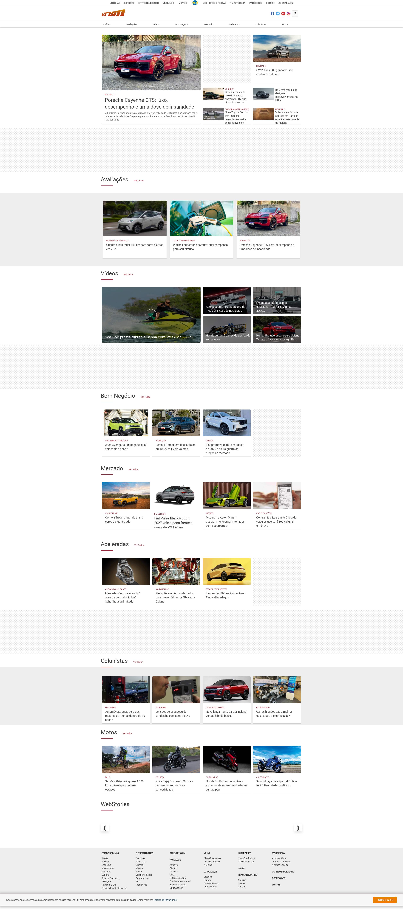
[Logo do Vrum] (113, 13)
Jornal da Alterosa (281, 861)
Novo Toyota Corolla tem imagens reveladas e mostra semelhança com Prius (236, 119)
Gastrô (241, 886)
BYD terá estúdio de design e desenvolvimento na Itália (286, 95)
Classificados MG (212, 858)
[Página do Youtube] (283, 14)
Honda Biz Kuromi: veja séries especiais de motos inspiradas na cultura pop (226, 785)
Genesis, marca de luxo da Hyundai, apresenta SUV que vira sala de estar (235, 97)
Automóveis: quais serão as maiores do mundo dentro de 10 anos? (125, 716)
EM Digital (106, 881)
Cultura (105, 874)
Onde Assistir (176, 887)
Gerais (105, 858)
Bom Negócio (181, 24)
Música (139, 868)
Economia (106, 864)
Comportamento (144, 874)
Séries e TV (141, 861)
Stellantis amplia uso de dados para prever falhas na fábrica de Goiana (175, 597)
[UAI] (195, 3)
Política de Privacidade (165, 900)
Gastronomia (142, 878)
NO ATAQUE (175, 859)
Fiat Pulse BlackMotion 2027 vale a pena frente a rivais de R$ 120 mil (173, 523)
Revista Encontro (247, 874)
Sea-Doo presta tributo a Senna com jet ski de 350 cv (149, 336)
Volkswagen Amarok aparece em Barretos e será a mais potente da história (287, 117)
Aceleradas (234, 24)
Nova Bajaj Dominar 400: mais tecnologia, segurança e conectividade (174, 785)
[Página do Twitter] (278, 14)
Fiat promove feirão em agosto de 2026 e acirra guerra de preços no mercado (225, 449)
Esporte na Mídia (178, 884)
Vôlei (172, 874)
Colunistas (260, 24)
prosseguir (385, 900)
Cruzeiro (174, 871)
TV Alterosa (237, 3)
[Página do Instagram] (288, 14)
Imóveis (182, 3)
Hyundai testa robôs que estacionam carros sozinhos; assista (274, 306)
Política (105, 861)
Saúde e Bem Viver (110, 878)
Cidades (208, 876)
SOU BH (241, 868)
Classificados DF (212, 861)
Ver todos (138, 180)
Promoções (141, 884)
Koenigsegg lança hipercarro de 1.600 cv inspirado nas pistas (225, 308)
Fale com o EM (109, 884)
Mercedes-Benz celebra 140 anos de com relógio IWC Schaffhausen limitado (122, 597)
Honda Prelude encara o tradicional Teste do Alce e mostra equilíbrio (278, 337)
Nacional (106, 871)
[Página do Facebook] (272, 14)
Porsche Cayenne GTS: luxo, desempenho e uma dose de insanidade (149, 103)
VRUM (207, 853)
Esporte (129, 3)
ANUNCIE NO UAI (177, 853)
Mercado (208, 24)
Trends (139, 871)
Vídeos (156, 24)
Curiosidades (210, 886)
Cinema (139, 864)
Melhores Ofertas (214, 3)
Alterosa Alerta (279, 858)
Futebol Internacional (180, 881)
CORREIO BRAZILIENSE (282, 871)
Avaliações (131, 24)
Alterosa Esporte (280, 864)
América (174, 864)
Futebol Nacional (178, 877)
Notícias (115, 3)
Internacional (108, 868)
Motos (285, 24)
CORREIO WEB (278, 878)
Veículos (168, 3)
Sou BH (270, 3)
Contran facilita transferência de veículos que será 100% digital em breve (276, 521)
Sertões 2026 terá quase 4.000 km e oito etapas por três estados (124, 785)
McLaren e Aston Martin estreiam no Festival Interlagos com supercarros (225, 521)
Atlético (173, 868)
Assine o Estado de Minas (114, 887)
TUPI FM (276, 884)
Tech (138, 881)
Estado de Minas (110, 853)
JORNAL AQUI (286, 3)
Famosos (140, 858)
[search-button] (295, 13)
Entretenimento (148, 3)
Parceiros (255, 3)
